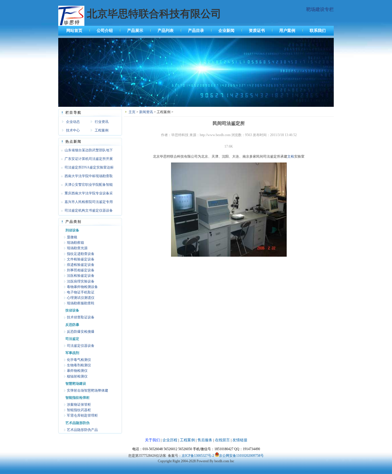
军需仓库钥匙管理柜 (82, 415)
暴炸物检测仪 (77, 371)
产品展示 (135, 30)
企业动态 (73, 122)
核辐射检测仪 (77, 376)
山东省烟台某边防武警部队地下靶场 (85, 151)
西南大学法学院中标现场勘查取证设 (85, 177)
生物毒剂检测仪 (79, 365)
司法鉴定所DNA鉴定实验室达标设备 (86, 168)
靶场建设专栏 (320, 9)
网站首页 (74, 30)
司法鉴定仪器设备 (80, 346)
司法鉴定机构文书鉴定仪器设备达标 (85, 211)
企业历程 (169, 440)
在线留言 (222, 440)
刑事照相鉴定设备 (80, 270)
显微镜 (72, 237)
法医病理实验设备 (80, 281)
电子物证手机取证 (80, 292)
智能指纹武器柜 (79, 410)
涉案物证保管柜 (79, 405)
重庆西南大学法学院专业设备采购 (85, 194)
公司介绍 (105, 30)
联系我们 (318, 30)
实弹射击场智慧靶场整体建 (87, 390)
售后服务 (204, 440)
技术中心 (73, 130)
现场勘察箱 (75, 243)
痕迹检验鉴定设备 (80, 265)
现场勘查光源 (77, 248)
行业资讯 (101, 122)
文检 (290, 156)
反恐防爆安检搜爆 (80, 332)
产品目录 (196, 30)
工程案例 (101, 130)
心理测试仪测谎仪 (80, 298)
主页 (132, 112)
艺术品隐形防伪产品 (82, 430)
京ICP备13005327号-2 (198, 456)
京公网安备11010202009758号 (241, 456)
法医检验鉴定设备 (80, 276)
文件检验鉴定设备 (80, 259)
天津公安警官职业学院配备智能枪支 (85, 186)
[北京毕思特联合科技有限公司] (196, 106)
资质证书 (257, 30)
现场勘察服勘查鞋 (80, 303)
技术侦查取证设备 (80, 317)
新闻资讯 (146, 112)
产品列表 (166, 30)
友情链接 (239, 440)
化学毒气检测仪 (79, 360)
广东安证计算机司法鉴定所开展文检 (85, 160)
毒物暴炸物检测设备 (82, 287)
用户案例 (287, 30)
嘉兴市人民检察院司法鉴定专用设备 (85, 203)
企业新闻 (226, 30)
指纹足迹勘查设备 (80, 254)
